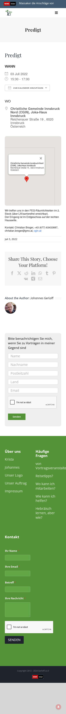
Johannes (12, 467)
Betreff (10, 582)
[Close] (41, 158)
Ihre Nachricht (15, 598)
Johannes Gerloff (41, 298)
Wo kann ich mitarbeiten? (45, 486)
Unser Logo (14, 475)
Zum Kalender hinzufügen (28, 88)
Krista (9, 459)
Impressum (14, 491)
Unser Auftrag (16, 483)
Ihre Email (12, 566)
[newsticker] (9, 10)
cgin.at (37, 230)
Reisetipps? (44, 476)
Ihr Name (12, 550)
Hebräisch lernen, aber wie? (45, 513)
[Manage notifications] (58, 706)
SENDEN (14, 640)
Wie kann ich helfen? (45, 498)
